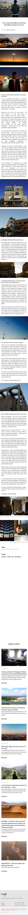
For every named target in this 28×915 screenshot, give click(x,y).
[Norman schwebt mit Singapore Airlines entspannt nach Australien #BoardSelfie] (14, 657)
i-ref (4, 3)
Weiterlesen (4, 683)
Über (16, 902)
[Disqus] (14, 583)
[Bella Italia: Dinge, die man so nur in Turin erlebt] (14, 732)
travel (18, 549)
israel (7, 549)
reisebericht (11, 549)
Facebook (16, 905)
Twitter (20, 905)
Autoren (19, 902)
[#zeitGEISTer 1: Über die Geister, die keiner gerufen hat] (14, 850)
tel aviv (15, 549)
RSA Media (23, 902)
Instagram (24, 905)
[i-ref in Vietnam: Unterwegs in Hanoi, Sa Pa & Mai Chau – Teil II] (14, 771)
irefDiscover (3, 549)
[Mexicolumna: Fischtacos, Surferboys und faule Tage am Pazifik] (14, 696)
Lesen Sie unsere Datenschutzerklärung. (10, 910)
